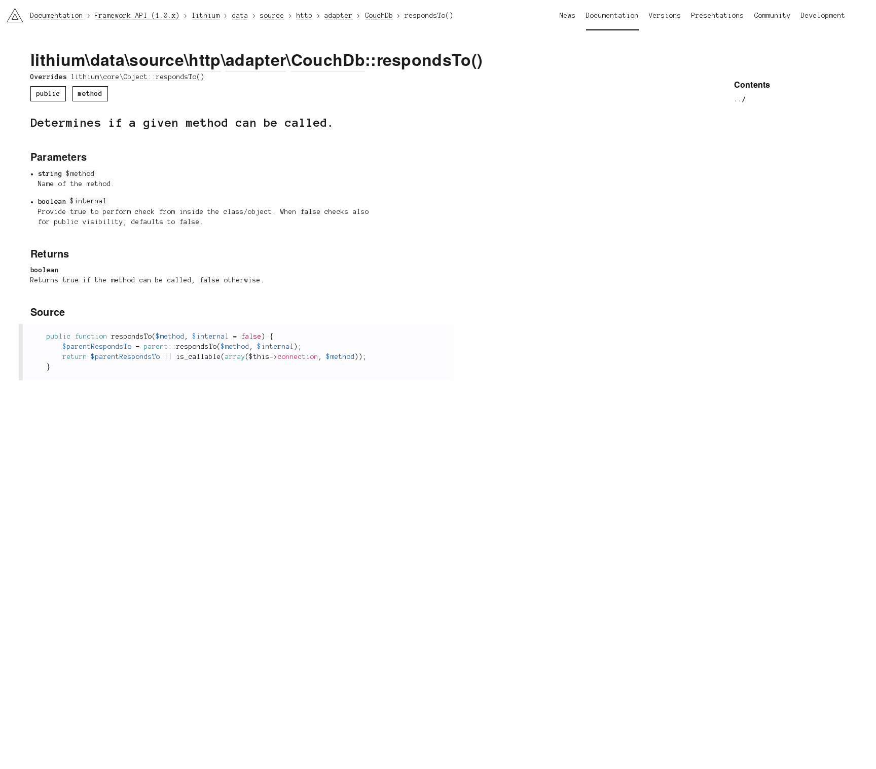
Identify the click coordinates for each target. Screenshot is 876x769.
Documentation (612, 15)
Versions (665, 15)
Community (772, 15)
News (568, 15)
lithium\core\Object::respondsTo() (138, 77)
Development (823, 15)
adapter (256, 59)
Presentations (717, 15)
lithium (57, 59)
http (205, 59)
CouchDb (328, 59)
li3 (11, 13)
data (107, 59)
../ (740, 99)
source (156, 59)
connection (298, 356)
